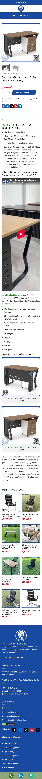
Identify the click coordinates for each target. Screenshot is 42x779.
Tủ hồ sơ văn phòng (10, 763)
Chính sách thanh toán (11, 716)
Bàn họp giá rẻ (7, 759)
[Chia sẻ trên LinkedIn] (20, 106)
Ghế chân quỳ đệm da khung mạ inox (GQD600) (11, 515)
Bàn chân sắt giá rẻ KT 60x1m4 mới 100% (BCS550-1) (10, 547)
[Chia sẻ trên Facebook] (4, 106)
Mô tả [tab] (4, 120)
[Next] (37, 43)
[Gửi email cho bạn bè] (12, 106)
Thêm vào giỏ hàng (24, 92)
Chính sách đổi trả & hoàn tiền (14, 720)
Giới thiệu (6, 708)
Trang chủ (5, 74)
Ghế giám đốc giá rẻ (10, 756)
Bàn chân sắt (13, 99)
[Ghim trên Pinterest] (16, 106)
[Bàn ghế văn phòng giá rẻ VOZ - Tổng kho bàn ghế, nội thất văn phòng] (21, 8)
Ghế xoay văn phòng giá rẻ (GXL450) (30, 515)
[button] (14, 15)
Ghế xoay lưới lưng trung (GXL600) (31, 611)
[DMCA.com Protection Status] (8, 724)
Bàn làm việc (15, 74)
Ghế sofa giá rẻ (8, 767)
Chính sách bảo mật (10, 712)
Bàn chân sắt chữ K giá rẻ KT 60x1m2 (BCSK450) (10, 579)
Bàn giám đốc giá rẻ (10, 752)
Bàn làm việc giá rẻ (9, 744)
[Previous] (5, 43)
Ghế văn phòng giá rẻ (10, 748)
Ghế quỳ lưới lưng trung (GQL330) (30, 578)
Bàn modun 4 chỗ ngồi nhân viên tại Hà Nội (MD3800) (30, 547)
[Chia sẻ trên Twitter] (8, 106)
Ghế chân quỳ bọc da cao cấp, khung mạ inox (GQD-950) (10, 612)
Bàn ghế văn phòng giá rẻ (26, 99)
